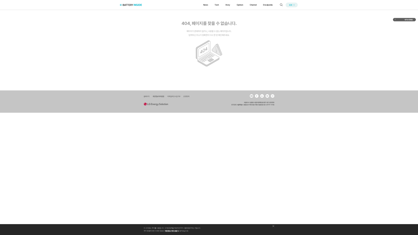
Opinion (240, 5)
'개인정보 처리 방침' (171, 231)
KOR (290, 5)
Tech (217, 5)
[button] (281, 5)
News (205, 5)
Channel (253, 5)
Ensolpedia (267, 5)
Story (227, 5)
